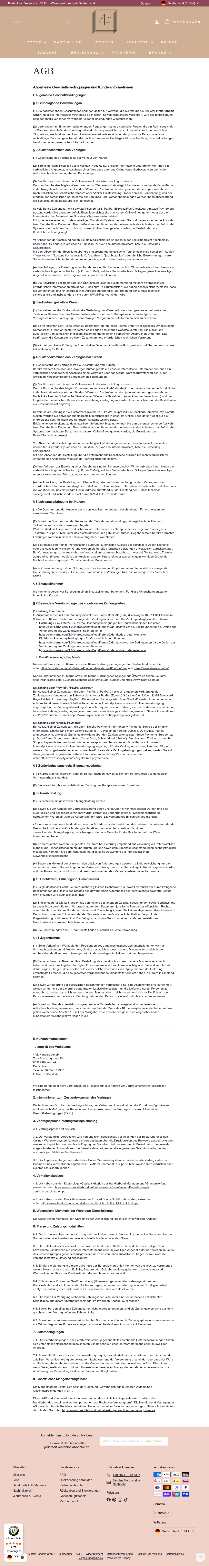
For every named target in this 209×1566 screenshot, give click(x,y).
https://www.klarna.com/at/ (143, 679)
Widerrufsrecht (94, 1553)
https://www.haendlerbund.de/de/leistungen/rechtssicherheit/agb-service (108, 1410)
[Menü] (20, 1525)
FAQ (63, 1474)
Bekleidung (85, 53)
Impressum (65, 1553)
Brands (158, 53)
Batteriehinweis (175, 1553)
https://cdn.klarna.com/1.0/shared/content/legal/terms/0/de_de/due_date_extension (93, 634)
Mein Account (69, 1501)
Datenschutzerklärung (120, 1553)
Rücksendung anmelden (76, 1480)
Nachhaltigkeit (22, 1490)
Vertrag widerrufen (72, 1485)
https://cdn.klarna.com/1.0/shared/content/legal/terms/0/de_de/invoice (84, 626)
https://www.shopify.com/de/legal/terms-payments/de (75, 758)
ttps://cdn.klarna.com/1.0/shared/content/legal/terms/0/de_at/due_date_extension (93, 650)
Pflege (170, 42)
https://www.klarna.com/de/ (151, 668)
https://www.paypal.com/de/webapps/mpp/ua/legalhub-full (107, 715)
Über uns (19, 1474)
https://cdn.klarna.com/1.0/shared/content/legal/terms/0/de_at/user (76, 679)
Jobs (16, 1480)
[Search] (68, 22)
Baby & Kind (68, 42)
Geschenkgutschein (73, 1496)
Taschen (49, 53)
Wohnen (105, 42)
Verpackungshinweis (91, 1557)
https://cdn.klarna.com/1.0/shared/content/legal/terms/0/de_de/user (84, 668)
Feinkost (138, 42)
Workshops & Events (27, 1496)
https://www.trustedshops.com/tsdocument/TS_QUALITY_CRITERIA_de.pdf (90, 1203)
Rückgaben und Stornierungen (80, 1490)
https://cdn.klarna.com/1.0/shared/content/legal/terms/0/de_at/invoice (83, 642)
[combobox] (40, 22)
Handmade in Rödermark (29, 1485)
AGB (79, 1553)
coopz (35, 42)
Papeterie (125, 53)
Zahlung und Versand (149, 1553)
